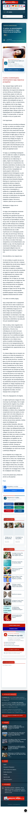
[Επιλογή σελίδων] (24, 2)
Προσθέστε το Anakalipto (13, 69)
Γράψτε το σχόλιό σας (14, 649)
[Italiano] (19, 6)
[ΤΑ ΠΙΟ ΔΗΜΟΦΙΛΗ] (7, 555)
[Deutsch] (13, 6)
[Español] (16, 6)
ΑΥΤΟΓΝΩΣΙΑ (9, 39)
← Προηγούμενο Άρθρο (14, 625)
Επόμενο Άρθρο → (14, 628)
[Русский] (24, 6)
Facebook (13, 490)
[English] (7, 6)
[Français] (10, 6)
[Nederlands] (21, 6)
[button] (20, 519)
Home (4, 40)
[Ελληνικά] (5, 6)
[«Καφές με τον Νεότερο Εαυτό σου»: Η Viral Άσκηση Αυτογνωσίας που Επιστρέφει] (8, 529)
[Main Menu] (25, 810)
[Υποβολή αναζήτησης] (24, 16)
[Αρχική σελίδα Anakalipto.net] (10, 2)
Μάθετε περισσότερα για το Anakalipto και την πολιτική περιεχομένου (13, 716)
